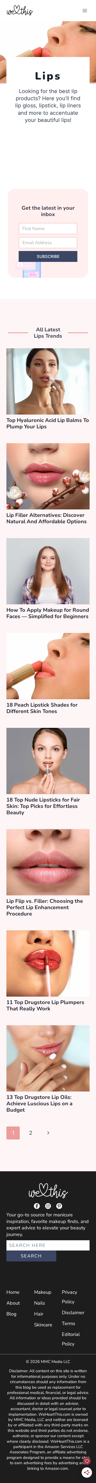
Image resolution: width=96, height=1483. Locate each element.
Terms (68, 1323)
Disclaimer (73, 1312)
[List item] (37, 1206)
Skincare (43, 1325)
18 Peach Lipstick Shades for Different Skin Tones (42, 708)
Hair (38, 1314)
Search (31, 1256)
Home (12, 1292)
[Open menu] (85, 10)
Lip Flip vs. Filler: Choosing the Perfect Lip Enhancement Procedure (44, 907)
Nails (39, 1303)
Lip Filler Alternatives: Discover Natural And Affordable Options (46, 518)
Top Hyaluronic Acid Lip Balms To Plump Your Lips (47, 423)
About (13, 1303)
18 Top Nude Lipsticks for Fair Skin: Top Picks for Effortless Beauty (43, 806)
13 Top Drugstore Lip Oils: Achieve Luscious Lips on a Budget (39, 1104)
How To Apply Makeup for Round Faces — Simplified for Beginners (47, 613)
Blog (11, 1314)
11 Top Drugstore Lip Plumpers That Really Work (45, 1005)
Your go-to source (25, 1215)
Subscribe (48, 256)
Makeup (42, 1292)
